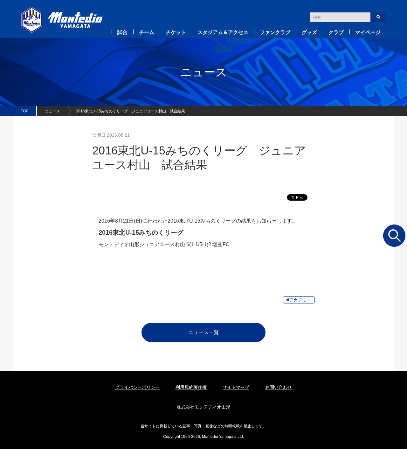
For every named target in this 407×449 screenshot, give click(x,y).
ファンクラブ (275, 32)
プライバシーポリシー (137, 387)
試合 (122, 32)
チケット (176, 32)
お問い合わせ (278, 387)
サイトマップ (236, 387)
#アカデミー (298, 300)
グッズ (309, 32)
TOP (24, 111)
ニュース (52, 111)
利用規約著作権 (191, 387)
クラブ (336, 32)
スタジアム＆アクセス (222, 32)
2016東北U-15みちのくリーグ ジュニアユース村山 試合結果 (130, 111)
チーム (146, 32)
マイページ (368, 32)
